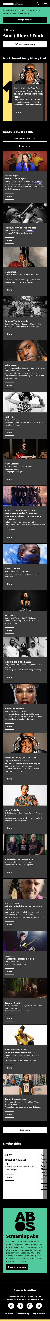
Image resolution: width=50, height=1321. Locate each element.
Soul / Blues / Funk (23, 138)
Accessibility (23, 1313)
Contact (9, 1313)
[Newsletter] (11, 1306)
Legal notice (39, 1313)
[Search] (37, 3)
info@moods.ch (35, 1299)
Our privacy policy (21, 13)
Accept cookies (25, 19)
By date (23, 146)
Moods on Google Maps (25, 1290)
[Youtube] (39, 1306)
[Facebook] (20, 1306)
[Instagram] (30, 1306)
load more (25, 1130)
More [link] (9, 1177)
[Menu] (45, 3)
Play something (27, 44)
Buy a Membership (17, 1267)
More (18, 112)
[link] (8, 3)
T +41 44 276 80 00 (15, 1299)
